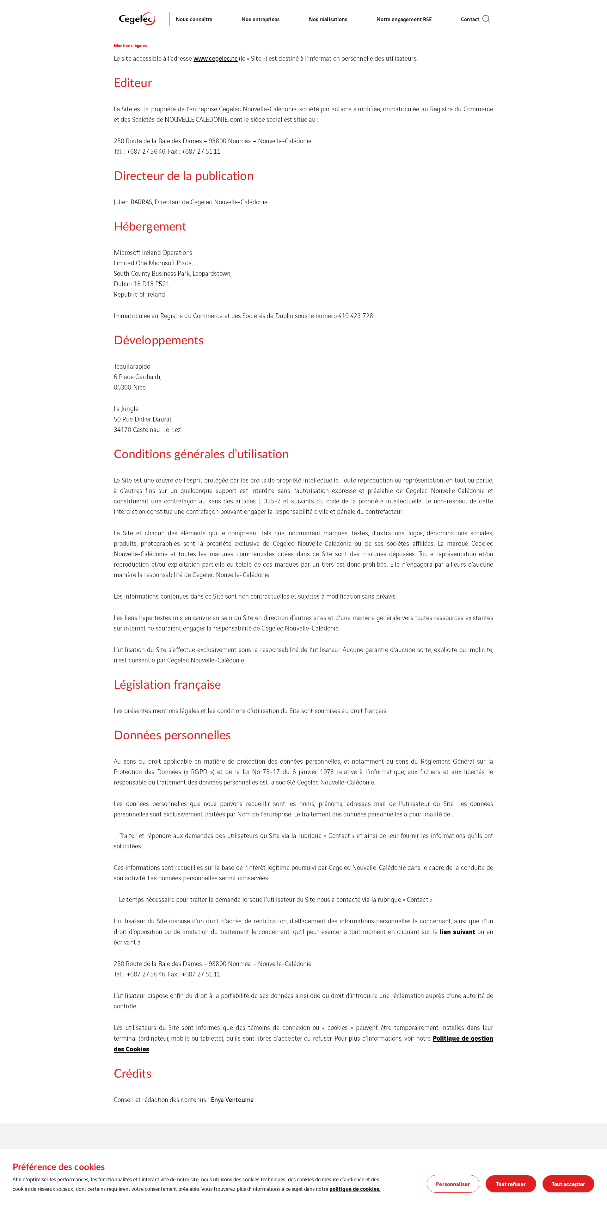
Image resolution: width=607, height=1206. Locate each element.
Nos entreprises (261, 19)
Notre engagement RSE (404, 19)
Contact (470, 19)
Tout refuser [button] (511, 1184)
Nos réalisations (328, 19)
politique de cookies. (355, 1188)
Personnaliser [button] (453, 1184)
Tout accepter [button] (568, 1184)
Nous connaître (194, 19)
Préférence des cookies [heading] (59, 1167)
